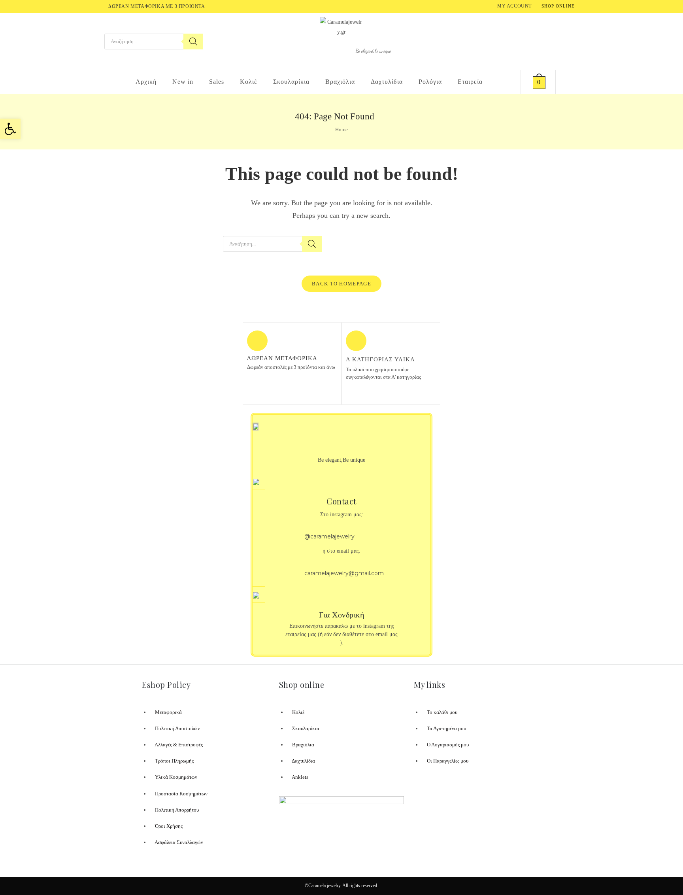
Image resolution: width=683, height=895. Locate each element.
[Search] (193, 41)
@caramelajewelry (329, 536)
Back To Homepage (341, 284)
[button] (10, 129)
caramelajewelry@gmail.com (344, 573)
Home (341, 129)
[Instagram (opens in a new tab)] (573, 41)
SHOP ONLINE (558, 6)
